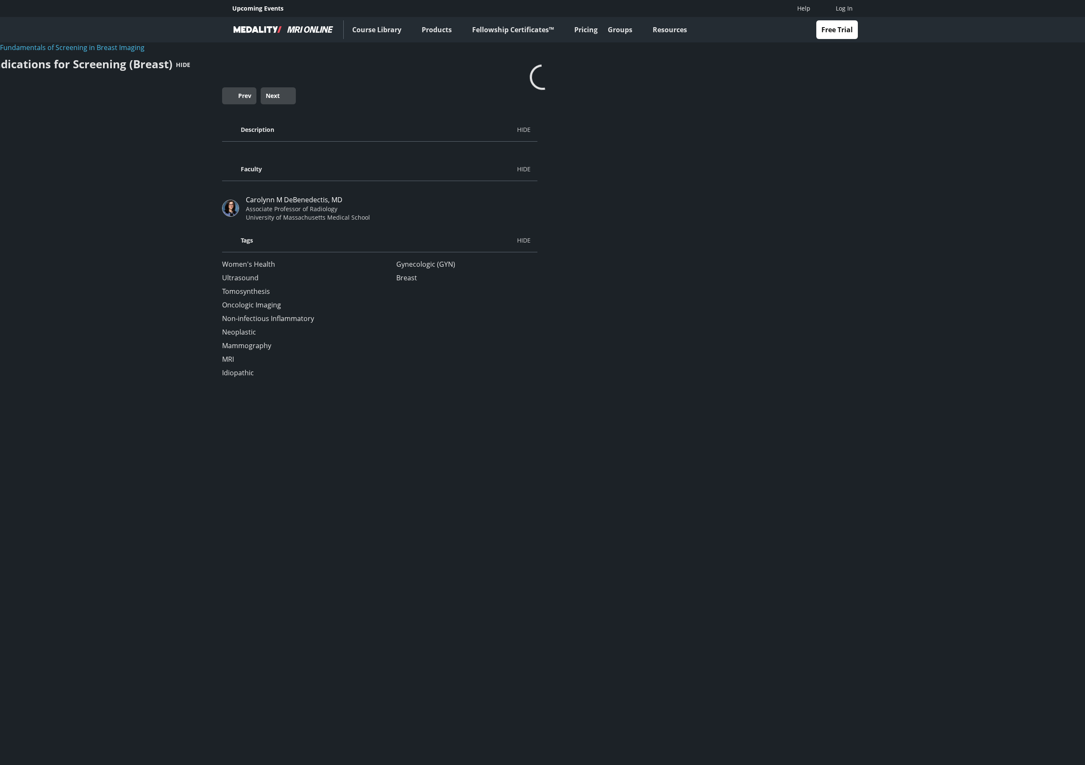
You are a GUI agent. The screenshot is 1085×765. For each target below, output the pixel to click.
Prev (244, 96)
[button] (379, 130)
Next (273, 96)
